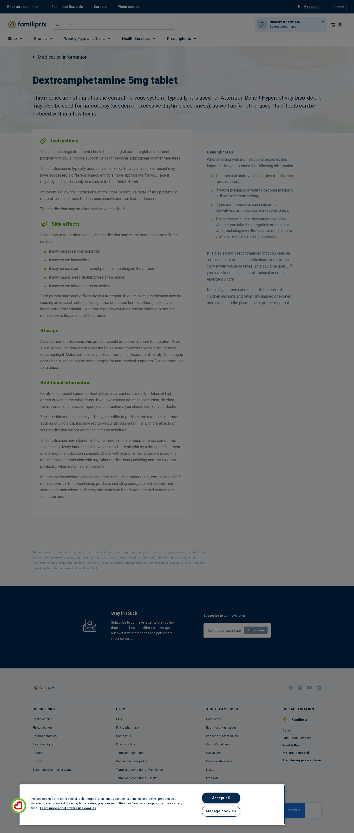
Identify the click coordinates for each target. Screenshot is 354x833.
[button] (18, 806)
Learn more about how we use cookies (68, 808)
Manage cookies (221, 811)
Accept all (221, 798)
